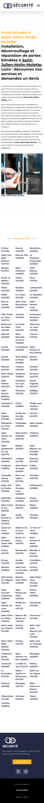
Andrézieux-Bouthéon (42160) (36, 317)
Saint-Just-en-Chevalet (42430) (36, 644)
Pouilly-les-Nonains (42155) (21, 416)
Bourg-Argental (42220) (34, 383)
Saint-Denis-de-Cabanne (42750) (7, 580)
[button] (38, 5)
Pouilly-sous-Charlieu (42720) (36, 406)
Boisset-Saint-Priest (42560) (21, 580)
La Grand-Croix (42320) (20, 327)
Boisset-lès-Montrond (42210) (22, 618)
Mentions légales (22, 790)
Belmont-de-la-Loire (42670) (22, 530)
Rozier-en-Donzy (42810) (21, 540)
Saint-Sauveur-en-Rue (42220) (22, 656)
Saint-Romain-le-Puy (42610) (36, 350)
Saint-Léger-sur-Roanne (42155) (7, 628)
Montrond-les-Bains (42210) (6, 327)
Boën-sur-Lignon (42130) (21, 478)
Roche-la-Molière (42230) (6, 281)
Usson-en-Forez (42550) (6, 530)
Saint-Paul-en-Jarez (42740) (35, 327)
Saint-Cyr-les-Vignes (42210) (35, 673)
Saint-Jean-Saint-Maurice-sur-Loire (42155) (36, 631)
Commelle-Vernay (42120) (6, 478)
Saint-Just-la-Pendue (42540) (6, 488)
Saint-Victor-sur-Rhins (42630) (7, 618)
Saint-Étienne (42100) (34, 271)
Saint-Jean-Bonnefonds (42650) (21, 304)
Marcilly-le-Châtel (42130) (35, 553)
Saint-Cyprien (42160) (5, 416)
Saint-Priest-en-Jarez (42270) (7, 317)
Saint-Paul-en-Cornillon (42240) (22, 570)
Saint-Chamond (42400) (20, 271)
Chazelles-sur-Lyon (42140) (21, 383)
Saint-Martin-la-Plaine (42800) (22, 360)
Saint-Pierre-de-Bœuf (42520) (22, 468)
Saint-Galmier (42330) (5, 383)
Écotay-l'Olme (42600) (34, 593)
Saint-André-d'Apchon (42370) (22, 436)
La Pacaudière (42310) (6, 673)
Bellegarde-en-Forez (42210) (7, 426)
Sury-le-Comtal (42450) (5, 304)
